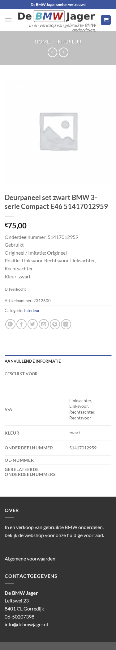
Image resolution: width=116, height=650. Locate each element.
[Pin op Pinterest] (55, 324)
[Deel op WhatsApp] (10, 324)
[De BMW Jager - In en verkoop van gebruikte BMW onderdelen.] (56, 16)
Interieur (68, 41)
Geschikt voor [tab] (21, 373)
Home (42, 41)
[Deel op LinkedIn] (66, 324)
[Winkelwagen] (106, 20)
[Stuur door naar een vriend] (44, 324)
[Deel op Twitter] (33, 324)
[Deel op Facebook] (21, 324)
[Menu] (8, 19)
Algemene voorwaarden (30, 558)
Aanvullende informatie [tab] (33, 361)
